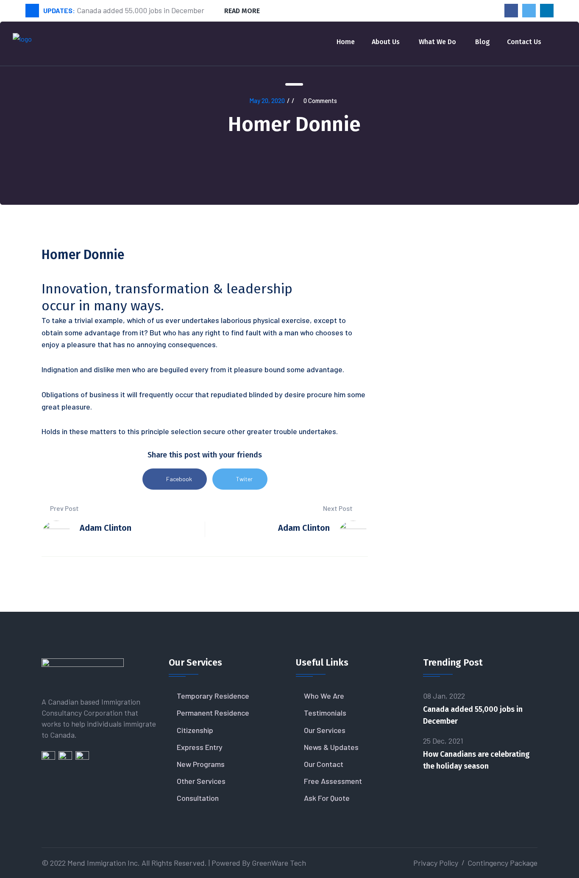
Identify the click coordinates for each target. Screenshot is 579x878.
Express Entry (200, 747)
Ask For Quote (327, 798)
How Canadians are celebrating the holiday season (476, 760)
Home (346, 42)
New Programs (201, 764)
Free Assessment (333, 781)
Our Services (324, 730)
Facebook (179, 478)
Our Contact (323, 764)
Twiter (244, 478)
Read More (242, 11)
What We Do (437, 42)
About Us (386, 42)
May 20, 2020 (267, 100)
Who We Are (324, 695)
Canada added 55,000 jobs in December (473, 715)
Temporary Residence (213, 695)
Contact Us (524, 42)
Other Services (201, 781)
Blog (482, 42)
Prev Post (64, 508)
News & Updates (331, 747)
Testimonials (325, 712)
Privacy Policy (435, 862)
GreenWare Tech (279, 862)
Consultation (198, 798)
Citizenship (195, 730)
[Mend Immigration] (22, 43)
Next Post (338, 508)
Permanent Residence (213, 712)
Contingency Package (502, 862)
